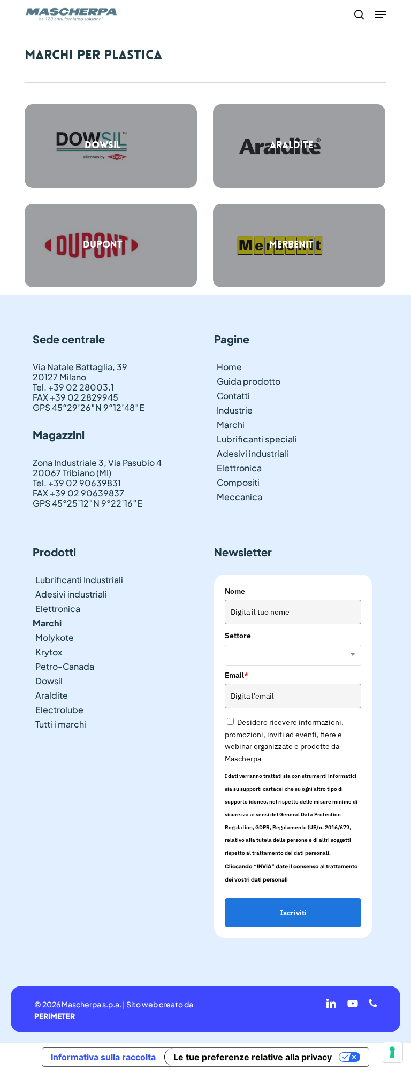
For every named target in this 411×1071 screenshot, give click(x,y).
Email (236, 675)
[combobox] (293, 655)
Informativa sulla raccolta (103, 1057)
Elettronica (239, 468)
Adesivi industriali (252, 453)
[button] (380, 14)
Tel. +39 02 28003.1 (73, 387)
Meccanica (239, 497)
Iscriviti (293, 912)
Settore (238, 635)
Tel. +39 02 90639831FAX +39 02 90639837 (78, 488)
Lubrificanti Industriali (79, 580)
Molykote (54, 637)
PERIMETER (54, 1016)
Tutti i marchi (60, 724)
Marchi (231, 424)
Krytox (48, 652)
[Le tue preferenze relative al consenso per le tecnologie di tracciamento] (392, 1052)
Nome (235, 591)
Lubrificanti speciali (257, 439)
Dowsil (49, 681)
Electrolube (59, 710)
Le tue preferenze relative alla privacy (252, 1057)
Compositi (238, 482)
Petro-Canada (64, 666)
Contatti (233, 396)
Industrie (235, 410)
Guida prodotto (248, 381)
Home (229, 367)
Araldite (51, 695)
